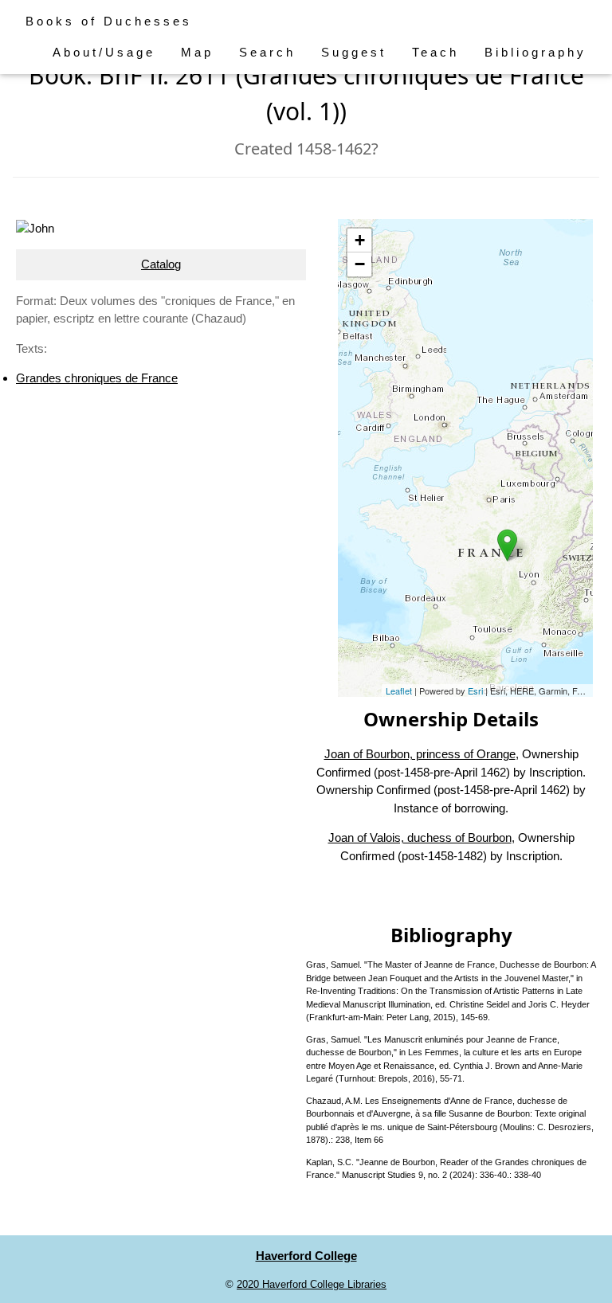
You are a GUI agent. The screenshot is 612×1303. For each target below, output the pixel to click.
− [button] (360, 264)
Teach (435, 52)
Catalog (161, 264)
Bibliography (535, 52)
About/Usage (104, 52)
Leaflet (399, 690)
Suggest (353, 52)
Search (267, 52)
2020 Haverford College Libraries (311, 1284)
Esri (475, 690)
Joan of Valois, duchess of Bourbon (420, 837)
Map (197, 52)
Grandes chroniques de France (97, 378)
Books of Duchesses (109, 21)
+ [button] (360, 240)
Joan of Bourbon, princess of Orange (420, 754)
